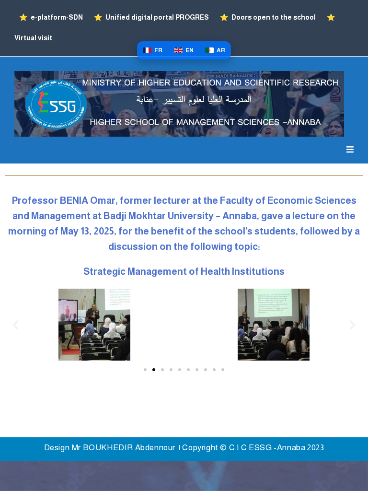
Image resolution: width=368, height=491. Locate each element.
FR (158, 50)
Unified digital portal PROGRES (152, 17)
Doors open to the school (268, 17)
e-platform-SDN (51, 17)
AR (221, 50)
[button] (16, 325)
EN (189, 50)
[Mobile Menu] (350, 150)
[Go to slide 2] (153, 369)
